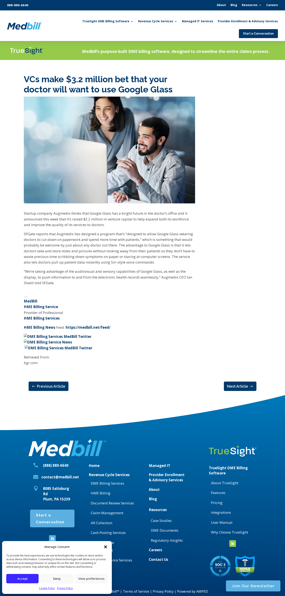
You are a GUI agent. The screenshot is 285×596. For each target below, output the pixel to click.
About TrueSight (224, 482)
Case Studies (161, 520)
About (154, 489)
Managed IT (159, 465)
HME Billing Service (41, 306)
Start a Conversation (50, 518)
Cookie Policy (47, 588)
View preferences (91, 578)
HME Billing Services (42, 318)
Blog (153, 498)
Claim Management (107, 512)
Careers (155, 549)
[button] (105, 547)
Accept (22, 578)
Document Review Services (112, 503)
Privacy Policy (65, 588)
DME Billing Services (107, 483)
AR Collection (101, 522)
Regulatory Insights (167, 540)
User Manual (221, 522)
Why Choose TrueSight (229, 532)
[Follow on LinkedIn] (52, 538)
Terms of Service (136, 591)
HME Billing (100, 493)
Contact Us (158, 559)
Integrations (221, 512)
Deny (57, 578)
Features (218, 492)
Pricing (216, 502)
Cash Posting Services (108, 532)
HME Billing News (39, 327)
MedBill (30, 301)
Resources (158, 509)
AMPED (202, 591)
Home (94, 465)
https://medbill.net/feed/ (88, 327)
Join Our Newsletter (253, 586)
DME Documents (164, 530)
